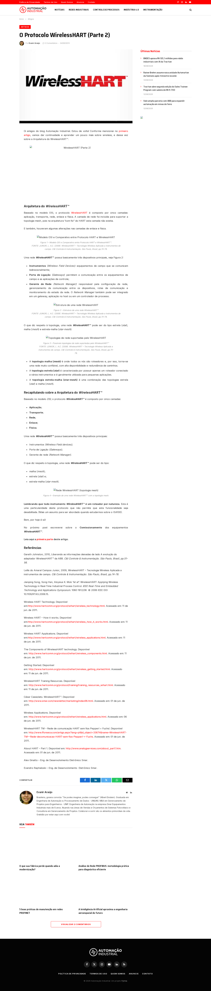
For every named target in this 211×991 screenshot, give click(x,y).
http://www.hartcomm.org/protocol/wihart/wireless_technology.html (66, 605)
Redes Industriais (79, 9)
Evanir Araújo (34, 43)
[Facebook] (9, 141)
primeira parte (45, 539)
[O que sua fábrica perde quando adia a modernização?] (46, 847)
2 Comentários (51, 43)
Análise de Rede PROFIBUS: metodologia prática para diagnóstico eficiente (104, 867)
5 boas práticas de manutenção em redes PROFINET (41, 911)
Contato (91, 2)
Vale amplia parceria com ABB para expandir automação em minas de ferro (164, 102)
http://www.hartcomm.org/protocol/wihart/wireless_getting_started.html (69, 669)
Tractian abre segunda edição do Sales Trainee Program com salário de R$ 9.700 (165, 88)
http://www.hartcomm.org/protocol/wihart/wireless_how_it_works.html (68, 621)
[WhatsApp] (9, 154)
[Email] (9, 160)
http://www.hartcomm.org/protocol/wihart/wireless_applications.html (67, 637)
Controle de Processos (106, 9)
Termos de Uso (50, 2)
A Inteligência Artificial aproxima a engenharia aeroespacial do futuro (103, 911)
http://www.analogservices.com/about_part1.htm (93, 748)
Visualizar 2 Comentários (76, 924)
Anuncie (80, 2)
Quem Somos (67, 2)
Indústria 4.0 (131, 9)
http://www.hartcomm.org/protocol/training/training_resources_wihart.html (71, 685)
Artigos (25, 27)
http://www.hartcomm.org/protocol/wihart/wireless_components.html (68, 653)
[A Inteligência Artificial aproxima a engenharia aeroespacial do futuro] (105, 890)
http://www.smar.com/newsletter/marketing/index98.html (61, 700)
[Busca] (190, 9)
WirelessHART (78, 212)
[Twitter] (9, 147)
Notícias (59, 9)
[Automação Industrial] (33, 9)
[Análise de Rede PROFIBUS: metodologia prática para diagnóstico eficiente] (105, 847)
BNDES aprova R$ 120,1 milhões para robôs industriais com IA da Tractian (163, 60)
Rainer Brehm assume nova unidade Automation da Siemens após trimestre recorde (166, 74)
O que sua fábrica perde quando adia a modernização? (39, 867)
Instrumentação (152, 9)
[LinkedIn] (9, 134)
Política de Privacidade (29, 2)
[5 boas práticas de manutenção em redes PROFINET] (46, 890)
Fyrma (124, 981)
